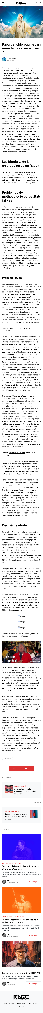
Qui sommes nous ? (9, 1004)
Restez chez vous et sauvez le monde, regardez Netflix (16, 815)
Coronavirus (7, 758)
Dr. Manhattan (11, 58)
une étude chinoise (27, 568)
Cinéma (17, 811)
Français (21, 1006)
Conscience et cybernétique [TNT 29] (21, 973)
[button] (3, 3)
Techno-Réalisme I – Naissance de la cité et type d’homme (20, 921)
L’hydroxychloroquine (10, 342)
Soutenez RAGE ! (22, 1004)
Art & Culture (9, 811)
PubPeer (14, 406)
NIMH (8, 881)
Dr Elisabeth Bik (21, 600)
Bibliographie (33, 1004)
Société (23, 786)
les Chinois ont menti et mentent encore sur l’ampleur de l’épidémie (19, 232)
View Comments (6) (20, 769)
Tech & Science (16, 863)
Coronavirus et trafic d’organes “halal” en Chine (25, 790)
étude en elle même (17, 453)
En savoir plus (33, 882)
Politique (17, 786)
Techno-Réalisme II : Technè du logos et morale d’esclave (20, 867)
